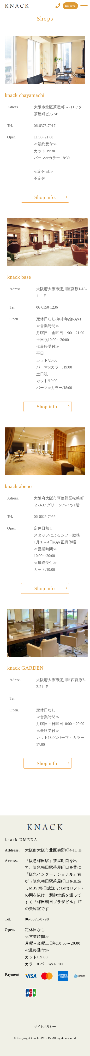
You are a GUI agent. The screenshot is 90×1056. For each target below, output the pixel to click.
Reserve (70, 5)
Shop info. (45, 197)
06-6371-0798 (37, 919)
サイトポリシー (45, 1026)
